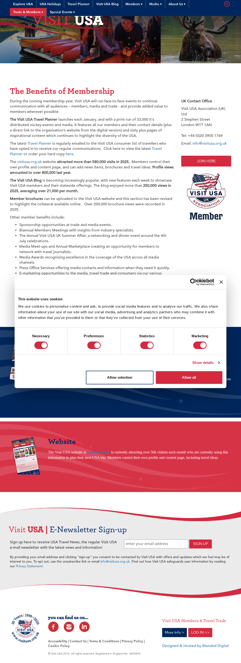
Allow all (189, 377)
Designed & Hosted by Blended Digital (195, 645)
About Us (177, 4)
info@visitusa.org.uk (210, 143)
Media (155, 4)
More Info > (174, 632)
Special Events (62, 12)
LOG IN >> (200, 632)
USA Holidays (50, 4)
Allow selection (119, 377)
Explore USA (23, 4)
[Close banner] (221, 282)
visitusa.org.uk (29, 161)
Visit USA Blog (107, 4)
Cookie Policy (59, 646)
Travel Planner (78, 4)
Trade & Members (28, 12)
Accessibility (57, 641)
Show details (203, 363)
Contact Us (78, 641)
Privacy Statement (29, 566)
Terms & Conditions (104, 641)
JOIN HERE (206, 161)
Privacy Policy (132, 641)
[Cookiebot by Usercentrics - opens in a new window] (193, 282)
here (69, 154)
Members (133, 4)
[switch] (94, 345)
